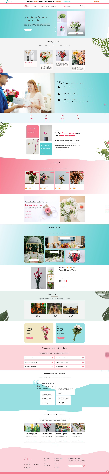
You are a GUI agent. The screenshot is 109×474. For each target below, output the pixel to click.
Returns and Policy (47, 465)
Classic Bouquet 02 (59, 186)
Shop (39, 6)
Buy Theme (57, 467)
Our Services (30, 136)
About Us (43, 6)
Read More (35, 441)
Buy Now (96, 1)
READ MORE (76, 33)
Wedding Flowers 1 (29, 330)
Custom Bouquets (60, 62)
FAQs (55, 465)
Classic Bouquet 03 (74, 186)
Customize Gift (53, 6)
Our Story (43, 153)
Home (35, 6)
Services (47, 6)
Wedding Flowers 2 (60, 330)
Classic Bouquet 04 (29, 186)
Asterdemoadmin (28, 436)
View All (27, 29)
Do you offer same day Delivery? (31, 357)
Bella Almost (38, 315)
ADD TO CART (63, 286)
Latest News (56, 463)
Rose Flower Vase (67, 270)
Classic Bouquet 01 (44, 186)
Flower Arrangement (76, 66)
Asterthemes (52, 472)
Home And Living (28, 62)
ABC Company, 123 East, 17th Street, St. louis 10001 (33, 462)
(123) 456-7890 (28, 464)
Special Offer (29, 333)
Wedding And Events (45, 64)
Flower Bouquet (28, 214)
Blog (58, 6)
